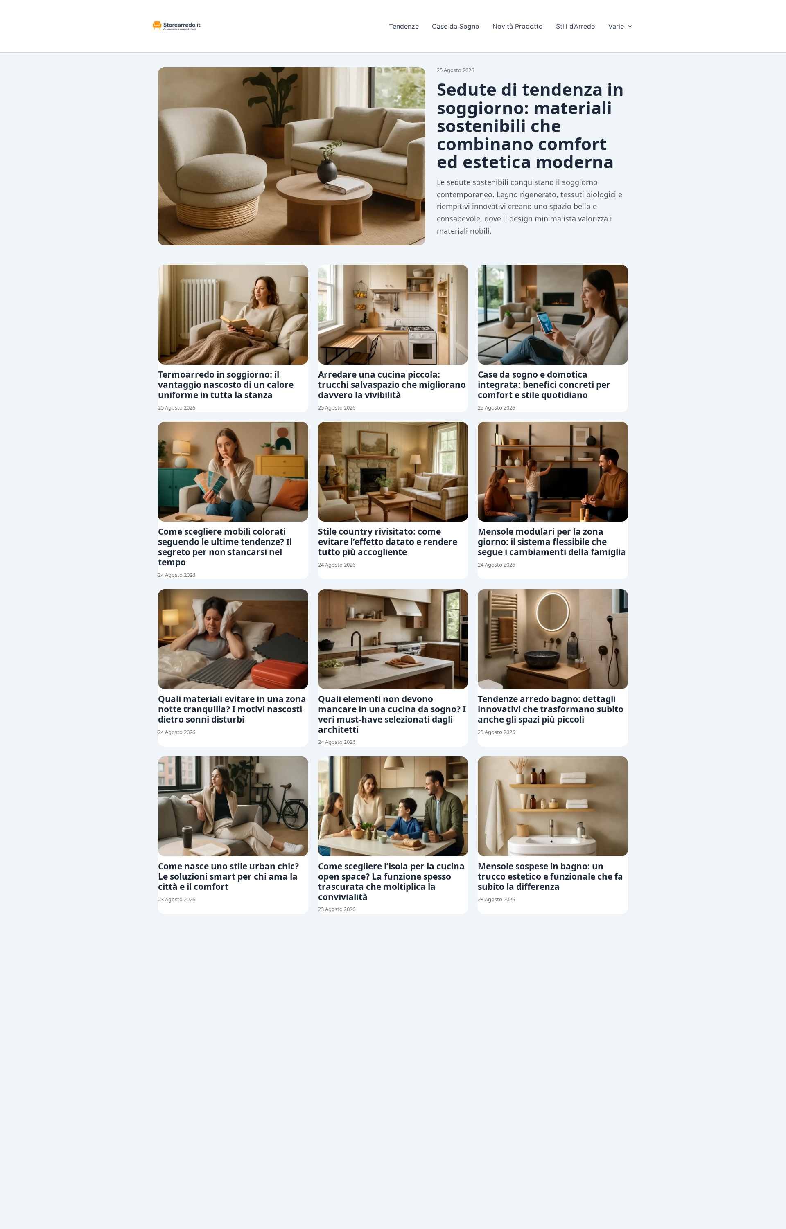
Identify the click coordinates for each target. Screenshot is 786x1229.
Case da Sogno (455, 26)
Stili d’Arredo (575, 26)
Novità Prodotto (517, 26)
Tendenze (404, 26)
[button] (628, 26)
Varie (616, 26)
